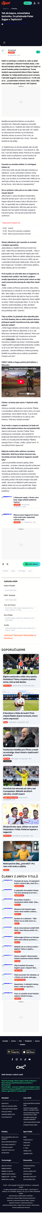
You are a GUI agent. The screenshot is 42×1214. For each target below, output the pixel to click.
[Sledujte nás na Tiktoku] (25, 1059)
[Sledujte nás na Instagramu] (16, 1059)
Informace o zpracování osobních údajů (18, 1200)
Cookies (32, 1200)
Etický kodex (35, 1205)
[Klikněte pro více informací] (4, 42)
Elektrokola (18, 635)
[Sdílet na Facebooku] (3, 564)
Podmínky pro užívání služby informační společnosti (20, 1198)
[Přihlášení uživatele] (35, 3)
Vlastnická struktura (26, 1203)
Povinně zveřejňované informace (21, 1207)
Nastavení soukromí (14, 1203)
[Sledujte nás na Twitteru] (21, 1059)
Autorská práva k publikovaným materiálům (21, 1196)
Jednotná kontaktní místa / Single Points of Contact (16, 1205)
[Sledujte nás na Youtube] (29, 1059)
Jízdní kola (8, 635)
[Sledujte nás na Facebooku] (12, 1059)
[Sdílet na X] (7, 564)
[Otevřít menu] (38, 3)
